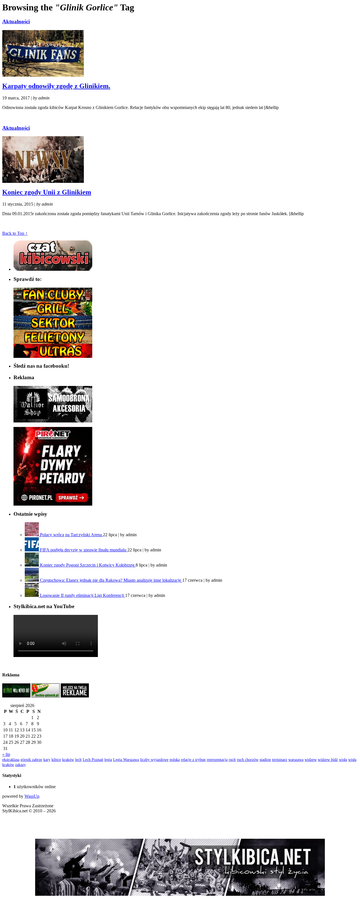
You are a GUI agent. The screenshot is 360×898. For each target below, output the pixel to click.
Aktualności (16, 21)
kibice (56, 759)
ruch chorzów (247, 759)
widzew (311, 759)
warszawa (295, 759)
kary (46, 759)
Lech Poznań (93, 759)
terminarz (279, 759)
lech (78, 759)
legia (108, 759)
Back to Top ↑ (15, 233)
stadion (265, 759)
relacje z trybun (193, 759)
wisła (343, 759)
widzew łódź (328, 759)
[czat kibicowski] (53, 269)
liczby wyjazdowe (154, 759)
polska (175, 759)
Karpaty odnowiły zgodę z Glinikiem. (56, 86)
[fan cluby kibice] (53, 300)
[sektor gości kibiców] (53, 328)
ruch (232, 759)
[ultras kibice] (53, 356)
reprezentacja (217, 759)
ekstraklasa (10, 759)
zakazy (20, 764)
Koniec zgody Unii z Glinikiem (46, 192)
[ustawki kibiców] (53, 314)
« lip (6, 754)
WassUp (31, 796)
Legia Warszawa (126, 759)
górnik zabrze (31, 759)
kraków (68, 759)
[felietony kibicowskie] (53, 342)
